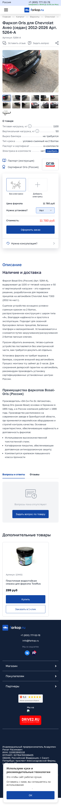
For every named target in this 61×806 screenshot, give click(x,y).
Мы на (30, 707)
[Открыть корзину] (53, 10)
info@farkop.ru (30, 640)
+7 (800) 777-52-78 (39, 2)
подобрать (52, 151)
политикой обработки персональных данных (28, 786)
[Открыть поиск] (15, 10)
